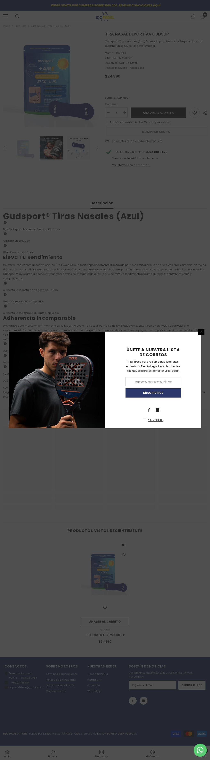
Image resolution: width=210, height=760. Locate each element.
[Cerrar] (201, 332)
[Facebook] (149, 410)
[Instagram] (157, 410)
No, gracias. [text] (155, 420)
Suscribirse (153, 393)
